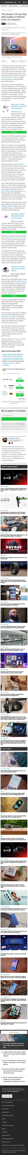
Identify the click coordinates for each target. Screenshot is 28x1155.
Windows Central (6, 1142)
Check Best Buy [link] (20, 395)
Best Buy (16, 86)
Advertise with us (6, 1135)
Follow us (16, 61)
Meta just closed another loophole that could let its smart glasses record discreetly (14, 1071)
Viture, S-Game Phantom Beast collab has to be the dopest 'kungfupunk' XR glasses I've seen (14, 1079)
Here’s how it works (16, 34)
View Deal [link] (19, 380)
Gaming (3, 10)
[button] (26, 2)
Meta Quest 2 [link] (18, 111)
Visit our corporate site (13, 1091)
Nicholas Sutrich (12, 23)
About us (4, 1128)
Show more (21, 398)
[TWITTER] (10, 443)
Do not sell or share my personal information (13, 1145)
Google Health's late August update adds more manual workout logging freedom (14, 1054)
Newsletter (23, 61)
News (3, 23)
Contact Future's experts (8, 1105)
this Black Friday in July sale (10, 77)
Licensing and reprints (7, 1138)
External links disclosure (8, 1125)
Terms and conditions (7, 1102)
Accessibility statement (7, 1115)
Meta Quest (14, 69)
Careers (4, 1118)
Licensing (4, 1122)
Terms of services (19, 423)
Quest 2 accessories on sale (17, 238)
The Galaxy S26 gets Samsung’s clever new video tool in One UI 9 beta (13, 1045)
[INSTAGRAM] (12, 443)
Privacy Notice (21, 424)
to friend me (17, 339)
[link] (5, 108)
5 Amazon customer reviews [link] (13, 373)
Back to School (13, 6)
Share (5, 61)
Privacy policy (5, 1109)
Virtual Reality (10, 10)
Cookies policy (5, 1112)
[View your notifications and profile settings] (15, 2)
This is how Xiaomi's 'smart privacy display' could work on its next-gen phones (14, 1062)
